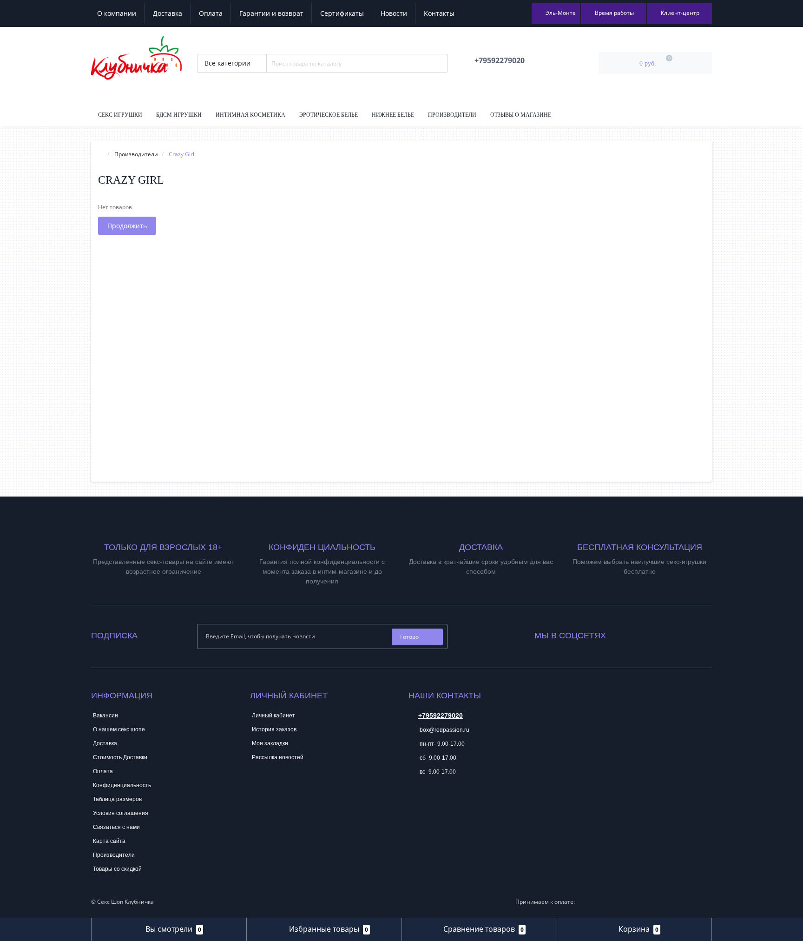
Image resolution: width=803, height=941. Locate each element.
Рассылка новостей (277, 757)
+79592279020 (440, 715)
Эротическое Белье (328, 115)
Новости (394, 13)
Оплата (211, 13)
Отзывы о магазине (520, 115)
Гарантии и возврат (271, 13)
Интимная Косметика (250, 115)
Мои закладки (270, 743)
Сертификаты (342, 13)
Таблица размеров (117, 799)
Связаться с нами (116, 827)
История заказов (274, 729)
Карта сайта (109, 841)
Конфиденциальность (122, 785)
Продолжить (127, 225)
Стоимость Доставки (120, 757)
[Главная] (101, 154)
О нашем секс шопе (119, 729)
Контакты (439, 13)
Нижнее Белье (393, 115)
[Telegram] (415, 800)
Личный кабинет (273, 715)
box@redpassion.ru (443, 730)
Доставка (167, 13)
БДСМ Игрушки (179, 115)
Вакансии (105, 715)
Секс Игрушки (120, 115)
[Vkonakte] (625, 633)
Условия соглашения (120, 813)
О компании (116, 13)
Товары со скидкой (117, 869)
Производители (452, 115)
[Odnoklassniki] (638, 633)
